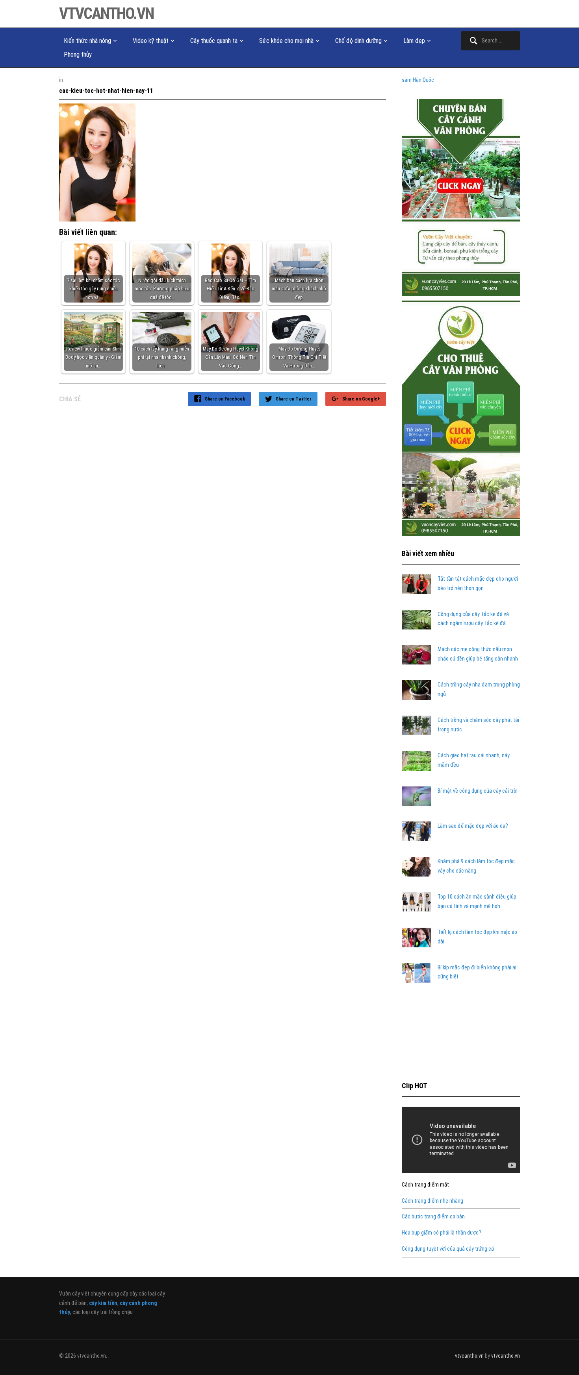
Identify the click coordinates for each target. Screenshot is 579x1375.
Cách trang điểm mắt (425, 1184)
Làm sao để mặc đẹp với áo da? (473, 826)
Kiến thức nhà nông (87, 40)
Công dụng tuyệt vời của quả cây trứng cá (448, 1249)
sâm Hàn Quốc (418, 80)
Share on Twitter (294, 399)
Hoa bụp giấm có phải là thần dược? (441, 1232)
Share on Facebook (225, 399)
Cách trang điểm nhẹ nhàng (432, 1201)
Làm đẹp (414, 40)
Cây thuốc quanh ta (214, 40)
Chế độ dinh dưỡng (358, 40)
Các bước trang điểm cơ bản (433, 1216)
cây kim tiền (103, 1303)
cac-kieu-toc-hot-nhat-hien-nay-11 (106, 90)
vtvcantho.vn (106, 13)
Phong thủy (78, 54)
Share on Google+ (361, 399)
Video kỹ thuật (151, 40)
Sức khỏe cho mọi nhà (286, 40)
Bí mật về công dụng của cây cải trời (478, 791)
